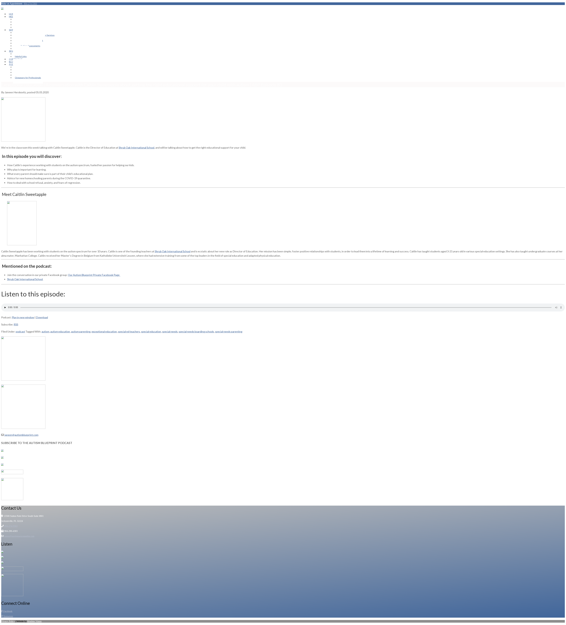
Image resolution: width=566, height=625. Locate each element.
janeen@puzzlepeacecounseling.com (19, 536)
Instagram (8, 616)
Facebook (7, 611)
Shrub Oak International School (136, 147)
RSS (16, 324)
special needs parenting (228, 331)
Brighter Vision (34, 621)
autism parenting (81, 331)
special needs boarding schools (196, 331)
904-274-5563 (30, 3)
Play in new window (23, 317)
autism (45, 331)
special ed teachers (129, 331)
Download (42, 317)
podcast (20, 331)
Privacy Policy (8, 621)
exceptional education (104, 331)
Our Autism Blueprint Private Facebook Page (94, 275)
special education (151, 331)
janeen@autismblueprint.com (21, 434)
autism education (60, 331)
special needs (170, 331)
